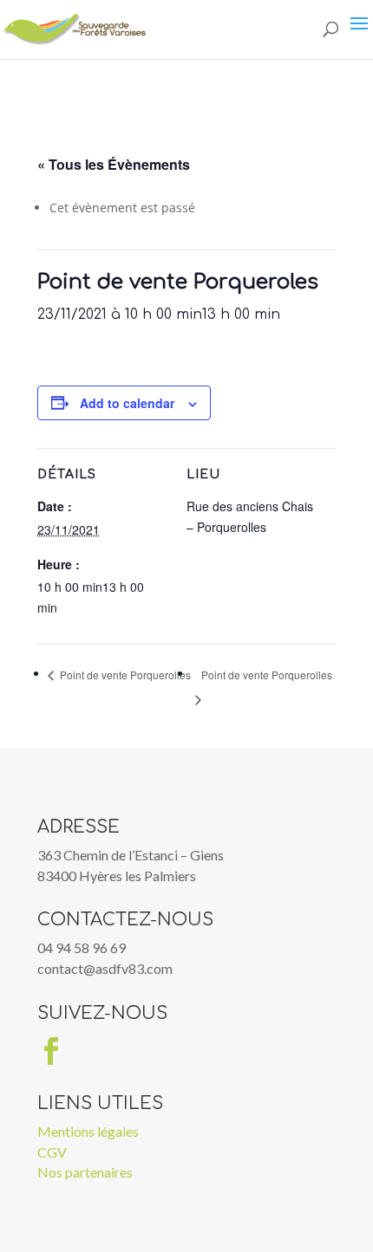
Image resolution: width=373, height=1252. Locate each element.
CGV (52, 1152)
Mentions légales (88, 1131)
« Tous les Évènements (113, 164)
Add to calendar (127, 403)
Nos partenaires (85, 1172)
